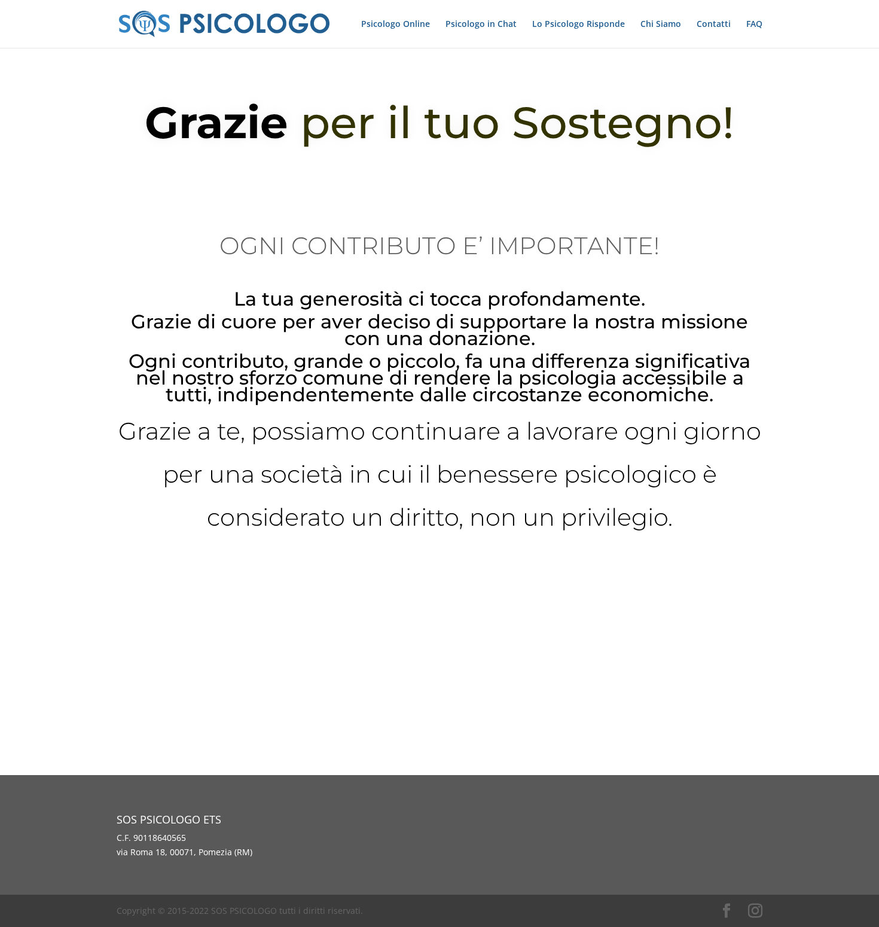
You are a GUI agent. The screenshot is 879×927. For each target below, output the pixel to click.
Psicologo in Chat (481, 24)
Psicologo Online (395, 24)
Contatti (714, 24)
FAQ (754, 24)
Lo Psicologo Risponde (578, 24)
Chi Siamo (660, 24)
